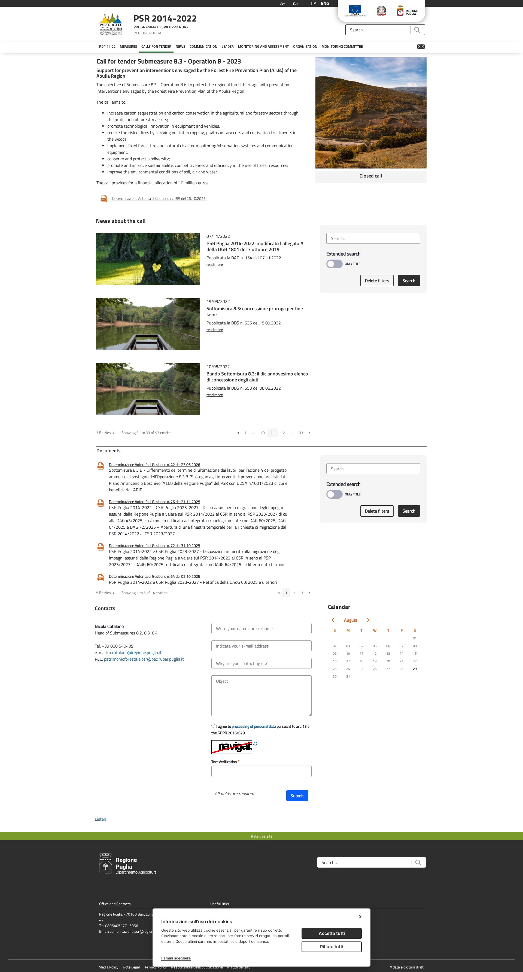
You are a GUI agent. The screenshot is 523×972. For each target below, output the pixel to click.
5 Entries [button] (104, 592)
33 (301, 432)
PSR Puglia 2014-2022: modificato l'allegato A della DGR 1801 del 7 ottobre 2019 (254, 246)
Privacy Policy (156, 967)
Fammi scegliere (176, 958)
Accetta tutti (332, 933)
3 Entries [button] (104, 432)
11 (272, 432)
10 (262, 432)
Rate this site (261, 836)
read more (214, 264)
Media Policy (108, 967)
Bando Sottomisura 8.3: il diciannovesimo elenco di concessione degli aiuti (257, 376)
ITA (314, 3)
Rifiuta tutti (331, 946)
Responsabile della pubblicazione (197, 967)
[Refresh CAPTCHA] (255, 743)
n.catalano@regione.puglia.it (135, 652)
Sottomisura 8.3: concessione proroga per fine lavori (254, 311)
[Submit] (417, 30)
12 (283, 432)
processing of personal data (254, 726)
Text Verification (224, 762)
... (253, 432)
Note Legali (132, 967)
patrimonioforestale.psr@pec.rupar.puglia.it (144, 659)
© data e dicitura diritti (407, 967)
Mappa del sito (238, 967)
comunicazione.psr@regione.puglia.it (139, 931)
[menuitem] (107, 47)
